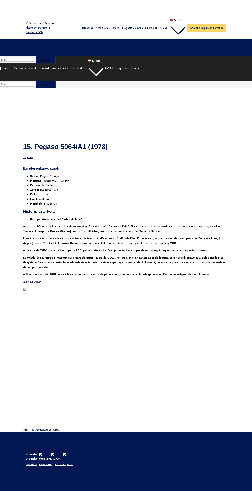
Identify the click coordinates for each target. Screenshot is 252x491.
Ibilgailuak (28, 157)
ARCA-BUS (29, 430)
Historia (115, 28)
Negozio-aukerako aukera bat (139, 28)
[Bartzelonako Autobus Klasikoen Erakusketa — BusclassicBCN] (40, 32)
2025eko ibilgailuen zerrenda (206, 28)
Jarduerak (87, 28)
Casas (47, 430)
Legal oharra (31, 464)
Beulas (40, 430)
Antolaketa (102, 28)
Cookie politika (45, 464)
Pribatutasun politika (64, 464)
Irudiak (163, 28)
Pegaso (55, 430)
